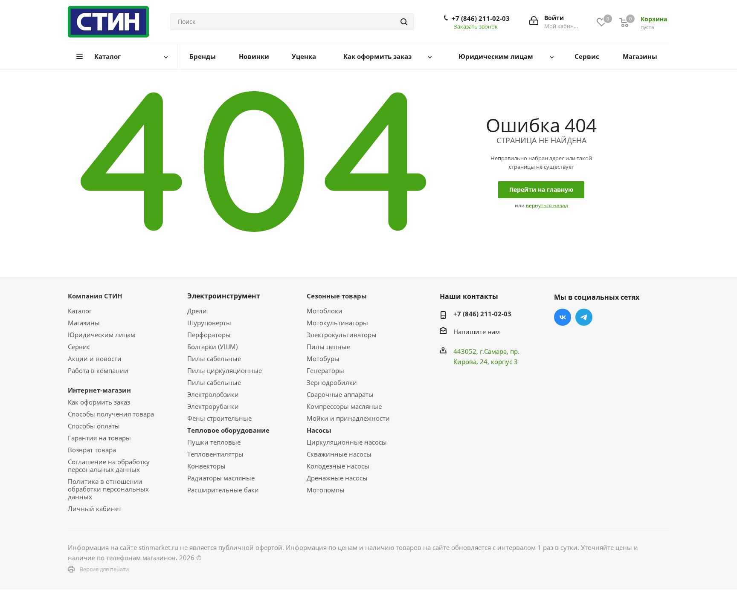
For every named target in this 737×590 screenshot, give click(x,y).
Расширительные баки (223, 490)
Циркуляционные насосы (347, 442)
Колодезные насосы (338, 466)
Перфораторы (209, 334)
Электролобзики (213, 394)
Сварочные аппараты (340, 394)
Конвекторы (206, 466)
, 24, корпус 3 (497, 361)
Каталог (80, 311)
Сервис (79, 346)
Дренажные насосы (337, 478)
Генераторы (325, 370)
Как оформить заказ (99, 402)
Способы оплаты (94, 426)
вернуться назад (547, 205)
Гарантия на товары (99, 438)
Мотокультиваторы (337, 322)
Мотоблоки (324, 311)
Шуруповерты (209, 322)
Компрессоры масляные (344, 406)
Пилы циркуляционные (224, 370)
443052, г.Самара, (481, 351)
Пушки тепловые (214, 442)
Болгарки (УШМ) (212, 346)
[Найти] (404, 21)
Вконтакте (562, 317)
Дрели (197, 311)
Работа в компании (98, 370)
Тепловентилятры (215, 454)
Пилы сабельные (214, 358)
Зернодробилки (332, 382)
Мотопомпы (326, 490)
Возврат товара (92, 449)
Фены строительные (219, 418)
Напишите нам (476, 331)
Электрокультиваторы (342, 334)
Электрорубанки (213, 406)
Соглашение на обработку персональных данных (109, 465)
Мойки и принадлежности (348, 418)
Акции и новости (95, 358)
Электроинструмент (223, 296)
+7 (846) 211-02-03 (481, 18)
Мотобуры (323, 358)
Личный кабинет (95, 508)
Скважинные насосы (339, 454)
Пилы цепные (328, 346)
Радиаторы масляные (221, 478)
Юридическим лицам (101, 334)
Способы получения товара (111, 414)
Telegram (583, 317)
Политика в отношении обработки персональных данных (108, 489)
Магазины (84, 322)
